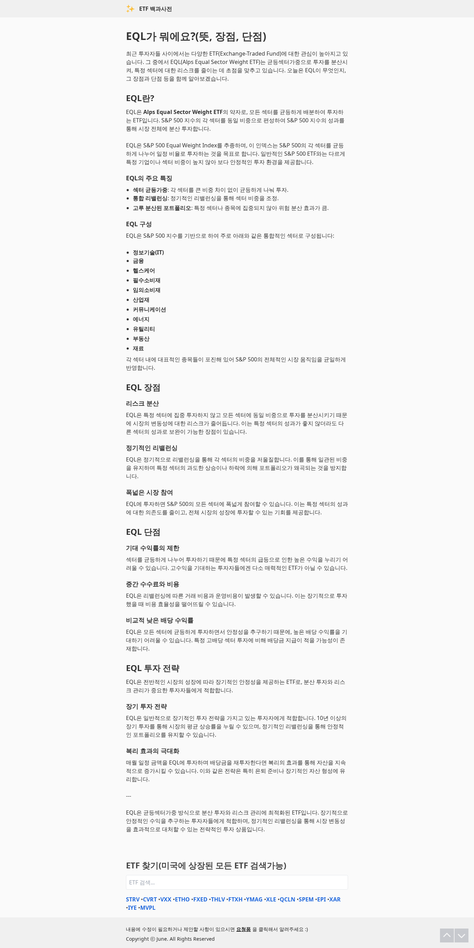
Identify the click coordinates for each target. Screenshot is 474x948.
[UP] (447, 935)
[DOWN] (461, 935)
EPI (321, 899)
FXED (200, 899)
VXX (165, 899)
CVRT (150, 899)
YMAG (254, 899)
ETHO (182, 899)
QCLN (287, 899)
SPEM (306, 899)
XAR (335, 899)
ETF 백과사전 (155, 9)
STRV (132, 899)
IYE (132, 908)
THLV (218, 899)
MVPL (147, 908)
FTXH (235, 899)
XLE (271, 899)
